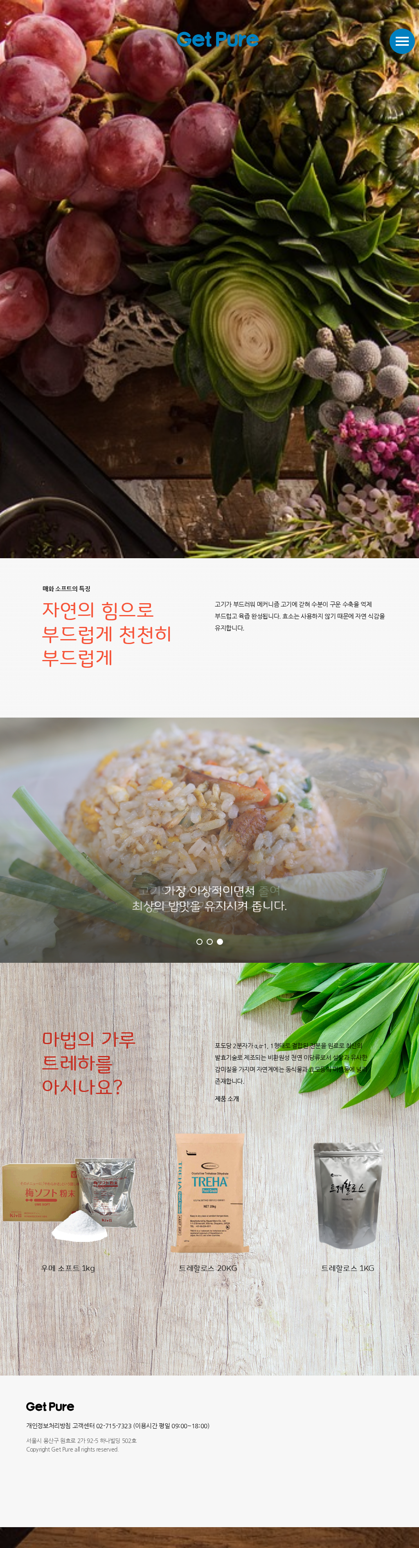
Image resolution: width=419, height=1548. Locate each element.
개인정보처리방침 (48, 1425)
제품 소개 (227, 1098)
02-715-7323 (114, 1425)
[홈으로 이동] (218, 39)
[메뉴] (402, 41)
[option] (70, 1198)
